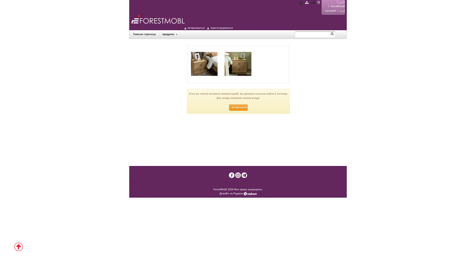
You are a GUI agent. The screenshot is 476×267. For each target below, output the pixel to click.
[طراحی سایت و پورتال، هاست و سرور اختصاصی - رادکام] (250, 193)
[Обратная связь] (318, 3)
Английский (337, 6)
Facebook (231, 175)
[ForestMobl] (158, 19)
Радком (238, 193)
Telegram (244, 175)
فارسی (342, 2)
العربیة (342, 11)
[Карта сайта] (306, 3)
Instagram (238, 175)
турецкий (330, 11)
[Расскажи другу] (313, 3)
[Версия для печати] (301, 3)
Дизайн (224, 193)
